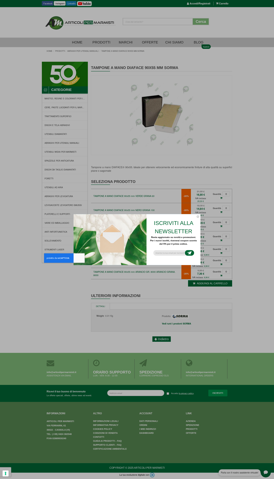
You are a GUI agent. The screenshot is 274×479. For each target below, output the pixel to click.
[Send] (189, 253)
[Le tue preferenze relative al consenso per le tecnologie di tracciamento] (6, 473)
